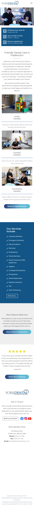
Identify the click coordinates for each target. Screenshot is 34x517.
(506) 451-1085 (18, 43)
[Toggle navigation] (31, 3)
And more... (12, 296)
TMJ (10, 286)
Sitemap (9, 496)
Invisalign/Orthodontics (17, 270)
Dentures (12, 248)
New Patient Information (17, 332)
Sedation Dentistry (15, 282)
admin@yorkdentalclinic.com (19, 441)
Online (9, 43)
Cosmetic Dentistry (15, 236)
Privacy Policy (16, 496)
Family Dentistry (14, 256)
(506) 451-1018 (18, 438)
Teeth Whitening (15, 290)
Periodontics (13, 274)
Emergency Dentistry (16, 240)
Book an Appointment (17, 206)
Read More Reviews (17, 377)
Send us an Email (10, 418)
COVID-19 (24, 496)
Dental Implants (14, 244)
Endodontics (13, 252)
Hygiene (12, 266)
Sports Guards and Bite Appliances (17, 261)
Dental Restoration (15, 278)
